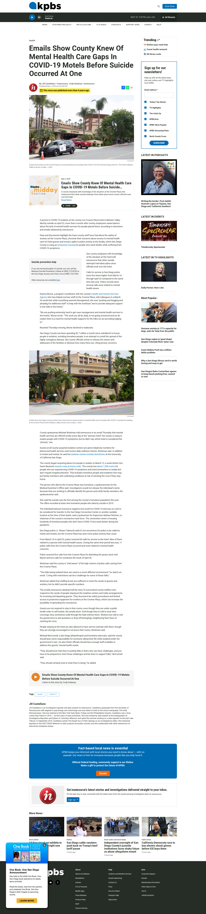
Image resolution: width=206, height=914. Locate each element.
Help (159, 25)
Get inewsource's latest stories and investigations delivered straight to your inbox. (117, 790)
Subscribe (159, 143)
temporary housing (66, 245)
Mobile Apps (79, 891)
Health (32, 40)
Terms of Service (81, 908)
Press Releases (80, 895)
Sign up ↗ (73, 799)
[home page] (45, 6)
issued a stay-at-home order (68, 466)
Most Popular (149, 298)
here (58, 280)
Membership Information (151, 882)
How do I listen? (114, 891)
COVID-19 (53, 694)
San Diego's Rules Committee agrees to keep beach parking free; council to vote (158, 374)
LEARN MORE (27, 900)
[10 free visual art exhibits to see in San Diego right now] (46, 826)
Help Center (112, 900)
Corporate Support (148, 874)
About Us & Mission (82, 874)
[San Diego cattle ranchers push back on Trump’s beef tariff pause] (84, 826)
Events (148, 25)
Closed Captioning (115, 878)
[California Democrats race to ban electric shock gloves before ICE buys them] (159, 826)
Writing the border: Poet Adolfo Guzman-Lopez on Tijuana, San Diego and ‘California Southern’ (156, 204)
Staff (77, 904)
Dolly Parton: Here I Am (152, 287)
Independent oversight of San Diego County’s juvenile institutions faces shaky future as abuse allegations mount (121, 847)
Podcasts (116, 25)
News (44, 25)
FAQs (110, 887)
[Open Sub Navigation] (49, 25)
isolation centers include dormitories (88, 454)
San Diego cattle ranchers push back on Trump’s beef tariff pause (82, 845)
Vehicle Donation (148, 895)
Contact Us (112, 882)
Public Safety (146, 840)
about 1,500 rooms (106, 466)
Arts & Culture (83, 25)
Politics (69, 840)
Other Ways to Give (149, 887)
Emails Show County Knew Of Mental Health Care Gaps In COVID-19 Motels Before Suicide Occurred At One (96, 187)
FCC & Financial (81, 887)
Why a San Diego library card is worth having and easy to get (159, 361)
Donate (103, 773)
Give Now (170, 6)
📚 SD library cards (152, 54)
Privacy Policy (80, 900)
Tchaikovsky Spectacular (153, 247)
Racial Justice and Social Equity (115, 840)
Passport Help (113, 895)
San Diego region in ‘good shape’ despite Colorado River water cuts (157, 340)
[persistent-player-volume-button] (39, 17)
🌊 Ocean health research (155, 49)
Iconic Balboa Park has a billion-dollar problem (156, 351)
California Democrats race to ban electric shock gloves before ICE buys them (158, 845)
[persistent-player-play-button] (32, 17)
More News (35, 813)
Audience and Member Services (119, 874)
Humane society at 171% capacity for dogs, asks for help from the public (159, 329)
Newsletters (79, 878)
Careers (78, 882)
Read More (66, 200)
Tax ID (144, 891)
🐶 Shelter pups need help (156, 44)
